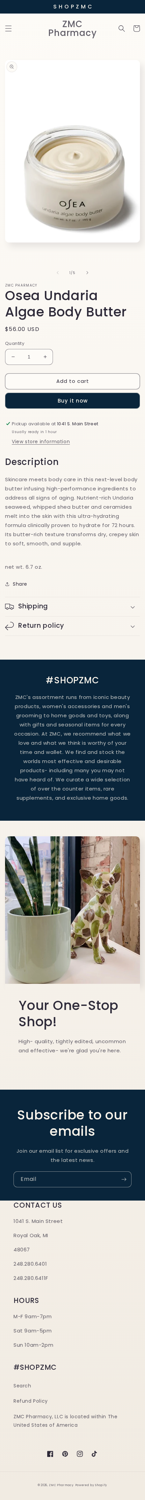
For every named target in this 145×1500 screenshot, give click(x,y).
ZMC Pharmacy (61, 1485)
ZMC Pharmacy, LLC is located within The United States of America (65, 1420)
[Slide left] (57, 272)
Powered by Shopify (91, 1485)
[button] (8, 28)
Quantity (14, 343)
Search (22, 1385)
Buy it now (73, 400)
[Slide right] (87, 272)
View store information (41, 441)
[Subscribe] (123, 1179)
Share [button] (20, 584)
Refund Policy (30, 1401)
